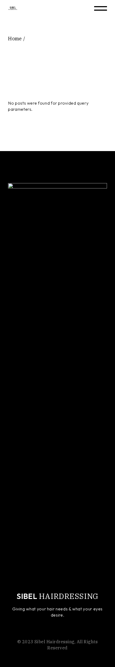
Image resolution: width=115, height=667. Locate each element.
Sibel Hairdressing (54, 641)
